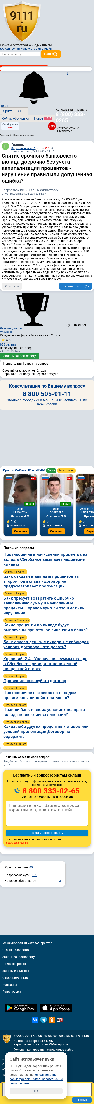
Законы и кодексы (15, 970)
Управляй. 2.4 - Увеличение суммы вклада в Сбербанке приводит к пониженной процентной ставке (45, 663)
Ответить (12, 286)
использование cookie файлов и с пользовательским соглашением (36, 1079)
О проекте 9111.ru (15, 977)
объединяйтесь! (40, 45)
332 (34, 875)
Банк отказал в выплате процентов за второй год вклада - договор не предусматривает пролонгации (41, 581)
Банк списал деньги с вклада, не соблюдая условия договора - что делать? (46, 644)
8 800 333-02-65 (50, 790)
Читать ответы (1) (76, 286)
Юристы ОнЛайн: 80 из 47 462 (24, 470)
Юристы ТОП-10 (13, 111)
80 (31, 867)
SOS (52, 126)
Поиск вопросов (14, 964)
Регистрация (66, 470)
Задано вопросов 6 (23, 148)
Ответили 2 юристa (17, 620)
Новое (42, 118)
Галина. (17, 145)
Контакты (9, 984)
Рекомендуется (11, 328)
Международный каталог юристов (27, 943)
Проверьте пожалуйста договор (34, 680)
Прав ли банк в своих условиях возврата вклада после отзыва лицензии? (44, 712)
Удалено (6, 332)
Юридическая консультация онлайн (26, 48)
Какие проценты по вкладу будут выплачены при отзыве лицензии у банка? (45, 627)
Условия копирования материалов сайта (43, 1049)
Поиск (51, 470)
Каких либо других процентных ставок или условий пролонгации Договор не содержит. (46, 731)
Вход (4, 105)
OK (36, 1091)
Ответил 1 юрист (15, 571)
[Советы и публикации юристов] (22, 21)
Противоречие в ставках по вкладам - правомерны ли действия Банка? (41, 695)
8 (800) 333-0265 (70, 117)
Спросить (20, 531)
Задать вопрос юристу (19, 356)
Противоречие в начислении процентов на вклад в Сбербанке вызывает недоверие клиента (45, 559)
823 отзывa (8, 342)
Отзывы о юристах (16, 950)
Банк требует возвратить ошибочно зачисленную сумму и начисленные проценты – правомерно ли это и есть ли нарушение (44, 605)
